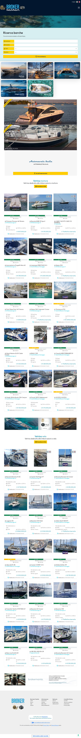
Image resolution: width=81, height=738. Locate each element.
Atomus (54, 700)
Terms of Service (55, 725)
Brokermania (55, 702)
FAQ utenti (43, 703)
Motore (31, 705)
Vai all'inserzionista (41, 173)
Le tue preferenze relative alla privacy (42, 722)
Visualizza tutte (41, 186)
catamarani (73, 76)
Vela (31, 703)
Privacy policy (67, 705)
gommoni (47, 94)
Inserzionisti (44, 700)
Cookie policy (66, 703)
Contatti (65, 700)
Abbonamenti (56, 703)
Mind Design (45, 716)
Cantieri (43, 702)
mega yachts (19, 94)
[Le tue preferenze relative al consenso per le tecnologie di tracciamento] (78, 735)
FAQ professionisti (45, 705)
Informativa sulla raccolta (40, 736)
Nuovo (31, 702)
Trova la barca (41, 56)
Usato (31, 700)
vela (49, 76)
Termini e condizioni (68, 702)
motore (21, 76)
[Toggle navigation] (79, 7)
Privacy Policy (46, 725)
